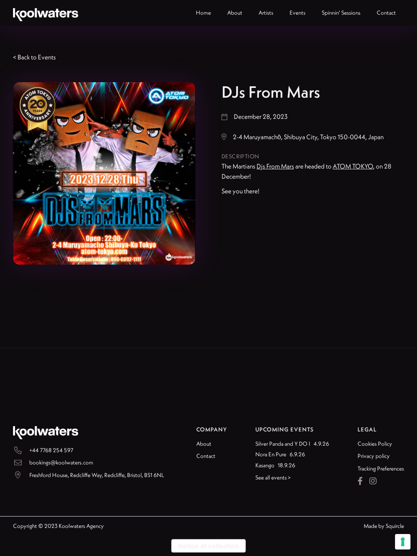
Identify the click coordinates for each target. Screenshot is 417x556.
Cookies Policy (375, 443)
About (203, 443)
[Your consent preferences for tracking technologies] (402, 541)
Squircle (395, 526)
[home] (45, 13)
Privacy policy (374, 456)
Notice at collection (208, 546)
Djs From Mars (275, 166)
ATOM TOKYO (353, 166)
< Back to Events (34, 57)
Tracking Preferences (381, 468)
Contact (205, 456)
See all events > (273, 477)
